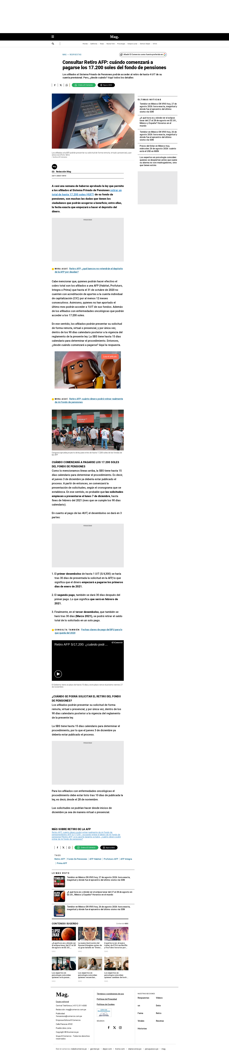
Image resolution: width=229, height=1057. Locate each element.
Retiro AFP (59, 859)
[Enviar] (53, 44)
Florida (85, 44)
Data (158, 1005)
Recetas (160, 1021)
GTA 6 (155, 44)
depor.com (107, 1049)
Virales (141, 1021)
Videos (159, 998)
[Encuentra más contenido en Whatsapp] (67, 85)
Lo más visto (61, 873)
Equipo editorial (62, 1002)
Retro (158, 1013)
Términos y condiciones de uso (110, 994)
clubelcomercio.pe (79, 1049)
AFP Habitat (95, 859)
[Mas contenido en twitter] (114, 1028)
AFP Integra (126, 859)
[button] (58, 674)
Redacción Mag (63, 171)
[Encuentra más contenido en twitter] (61, 85)
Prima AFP (62, 863)
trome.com (120, 1049)
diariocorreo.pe (135, 1049)
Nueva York (111, 44)
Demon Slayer (145, 44)
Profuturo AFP (111, 859)
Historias (142, 1028)
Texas (102, 44)
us (139, 1005)
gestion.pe (95, 1049)
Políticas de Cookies (106, 1004)
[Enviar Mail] (53, 172)
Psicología (121, 44)
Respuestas (143, 998)
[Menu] (54, 37)
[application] (88, 660)
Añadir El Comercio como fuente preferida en (143, 54)
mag (163, 1049)
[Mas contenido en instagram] (120, 1028)
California (93, 44)
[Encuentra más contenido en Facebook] (55, 85)
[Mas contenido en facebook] (109, 1028)
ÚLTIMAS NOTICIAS (149, 100)
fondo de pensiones (77, 859)
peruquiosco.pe (151, 1049)
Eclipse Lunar (132, 44)
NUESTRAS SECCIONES (146, 994)
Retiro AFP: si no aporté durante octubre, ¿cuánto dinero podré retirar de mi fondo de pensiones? (86, 838)
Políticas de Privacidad (107, 999)
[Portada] (62, 999)
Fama (140, 1013)
